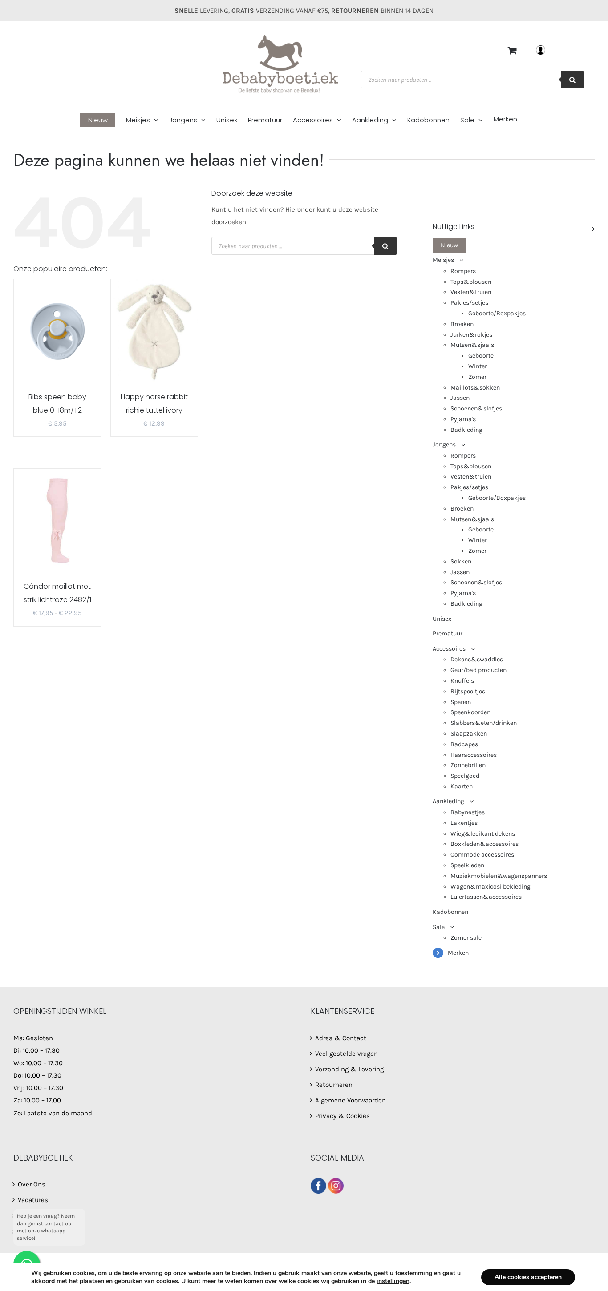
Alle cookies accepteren (528, 1277)
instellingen (393, 1281)
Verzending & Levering (349, 1069)
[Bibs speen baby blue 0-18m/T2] (57, 330)
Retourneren (334, 1085)
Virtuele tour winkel (47, 1231)
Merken (458, 953)
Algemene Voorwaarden (350, 1100)
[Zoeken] (572, 79)
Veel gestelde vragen (346, 1054)
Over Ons (31, 1184)
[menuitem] (103, 120)
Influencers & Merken (51, 1215)
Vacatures (33, 1200)
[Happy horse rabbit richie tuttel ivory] (154, 330)
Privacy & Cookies (342, 1116)
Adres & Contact (340, 1038)
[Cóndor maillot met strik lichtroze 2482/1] (57, 520)
